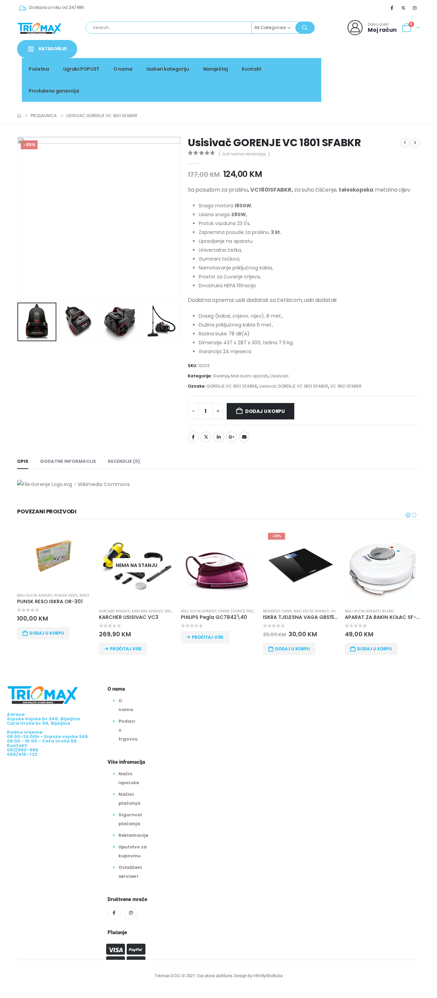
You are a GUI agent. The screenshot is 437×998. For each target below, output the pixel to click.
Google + (231, 436)
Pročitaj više (126, 649)
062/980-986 (398, 74)
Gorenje (221, 376)
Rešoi (84, 595)
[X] (403, 8)
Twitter (205, 436)
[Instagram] (415, 8)
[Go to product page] (54, 557)
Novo (408, 67)
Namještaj (215, 69)
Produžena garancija (54, 90)
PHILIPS (252, 611)
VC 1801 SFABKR (346, 386)
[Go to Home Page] (19, 115)
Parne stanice (231, 611)
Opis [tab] (22, 461)
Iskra (287, 611)
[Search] (304, 27)
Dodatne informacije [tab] (68, 461)
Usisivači (279, 376)
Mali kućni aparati (249, 376)
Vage (335, 611)
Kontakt (252, 69)
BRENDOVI (271, 611)
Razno (388, 611)
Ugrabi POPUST (81, 69)
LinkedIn (218, 436)
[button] (19, 218)
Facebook (193, 436)
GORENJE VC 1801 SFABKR (232, 386)
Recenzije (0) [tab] (124, 461)
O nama (122, 69)
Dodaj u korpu (265, 411)
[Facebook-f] (114, 912)
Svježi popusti (373, 67)
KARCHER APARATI (114, 611)
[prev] (405, 143)
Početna (39, 69)
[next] (415, 143)
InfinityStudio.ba (267, 975)
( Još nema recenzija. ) (244, 154)
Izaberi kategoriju (167, 69)
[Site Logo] (39, 28)
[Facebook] (392, 8)
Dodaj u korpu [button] (46, 633)
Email (244, 436)
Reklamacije (133, 835)
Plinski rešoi (66, 595)
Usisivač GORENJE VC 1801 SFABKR (293, 386)
